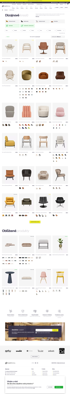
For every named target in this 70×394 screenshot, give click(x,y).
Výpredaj (66, 7)
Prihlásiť (61, 4)
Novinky (62, 7)
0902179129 (54, 363)
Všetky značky (35, 356)
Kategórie (14, 4)
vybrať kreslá (37, 36)
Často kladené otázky (56, 371)
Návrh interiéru (31, 4)
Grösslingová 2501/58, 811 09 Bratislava (11, 371)
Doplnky (41, 8)
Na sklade (57, 7)
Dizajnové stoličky (45, 371)
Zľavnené (8, 36)
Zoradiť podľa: (54, 36)
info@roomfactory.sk (61, 363)
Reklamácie (54, 374)
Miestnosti (19, 4)
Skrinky (31, 8)
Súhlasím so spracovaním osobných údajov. (43, 332)
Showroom (7, 369)
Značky (51, 8)
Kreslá (17, 8)
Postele (46, 8)
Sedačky (22, 8)
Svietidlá (36, 8)
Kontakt (67, 2)
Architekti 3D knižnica (62, 2)
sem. (34, 388)
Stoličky (13, 8)
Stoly (27, 8)
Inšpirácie (24, 4)
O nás (33, 371)
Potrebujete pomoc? (55, 2)
